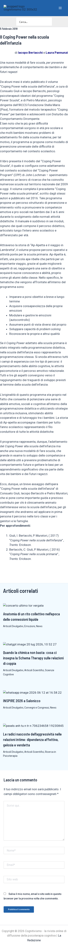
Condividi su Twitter (22, 571)
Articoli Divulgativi (13, 626)
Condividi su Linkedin (13, 571)
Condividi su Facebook (4, 571)
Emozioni (29, 626)
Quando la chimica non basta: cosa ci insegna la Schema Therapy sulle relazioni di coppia (33, 658)
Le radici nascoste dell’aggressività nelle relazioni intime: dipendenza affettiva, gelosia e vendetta (32, 739)
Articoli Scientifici (34, 670)
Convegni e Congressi (36, 707)
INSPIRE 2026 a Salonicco (21, 701)
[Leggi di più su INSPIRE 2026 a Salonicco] (32, 692)
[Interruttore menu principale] (60, 8)
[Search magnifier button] (48, 21)
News (39, 626)
